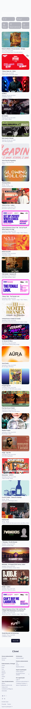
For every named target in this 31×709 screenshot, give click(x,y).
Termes (9, 704)
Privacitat (4, 704)
